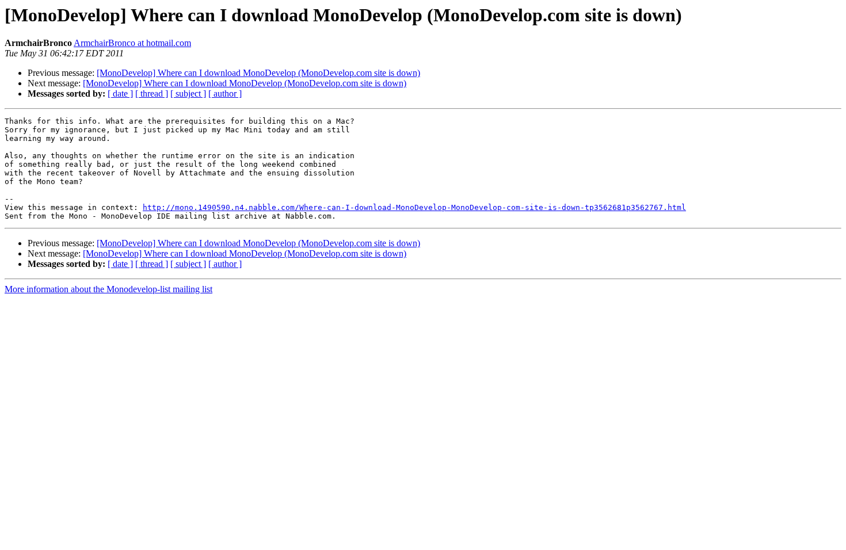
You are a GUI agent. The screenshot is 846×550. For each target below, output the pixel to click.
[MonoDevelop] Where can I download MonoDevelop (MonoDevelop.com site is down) (258, 73)
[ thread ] (151, 93)
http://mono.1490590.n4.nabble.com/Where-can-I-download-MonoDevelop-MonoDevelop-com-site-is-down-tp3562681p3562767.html (414, 207)
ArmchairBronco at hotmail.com (132, 43)
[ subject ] (188, 93)
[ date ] (120, 93)
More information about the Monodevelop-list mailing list (108, 289)
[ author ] (225, 93)
